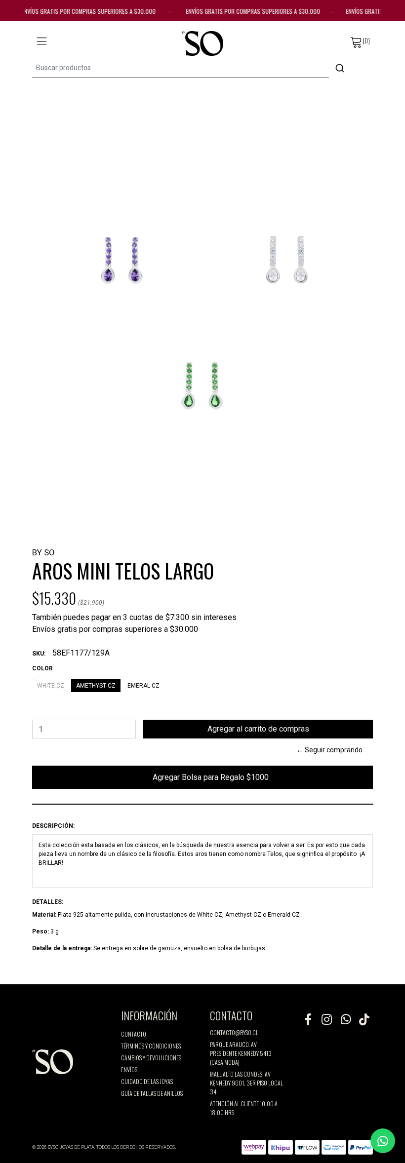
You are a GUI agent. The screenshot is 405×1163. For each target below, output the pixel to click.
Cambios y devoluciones (151, 1057)
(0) (366, 40)
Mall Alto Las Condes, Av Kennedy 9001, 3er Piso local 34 (246, 1083)
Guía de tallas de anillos (152, 1093)
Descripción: (53, 825)
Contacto (133, 1034)
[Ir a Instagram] (326, 1019)
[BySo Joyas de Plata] (202, 43)
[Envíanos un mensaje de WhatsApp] (382, 1140)
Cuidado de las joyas (147, 1081)
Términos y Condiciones (151, 1046)
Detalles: (47, 901)
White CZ (50, 685)
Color (42, 668)
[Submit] (339, 68)
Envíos (129, 1069)
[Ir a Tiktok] (364, 1019)
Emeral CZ (143, 685)
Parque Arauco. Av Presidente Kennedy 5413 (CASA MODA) (241, 1053)
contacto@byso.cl (234, 1032)
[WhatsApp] (345, 1019)
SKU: (38, 653)
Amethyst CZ (96, 685)
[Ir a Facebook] (308, 1019)
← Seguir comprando (329, 750)
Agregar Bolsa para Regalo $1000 (203, 781)
